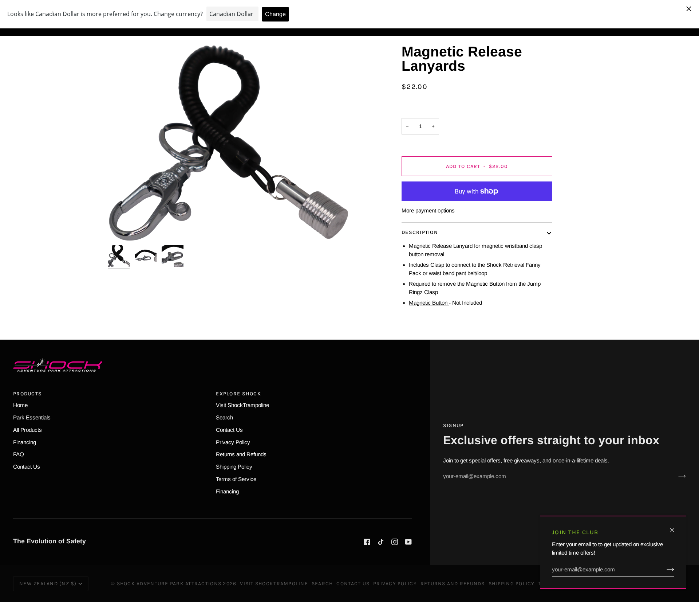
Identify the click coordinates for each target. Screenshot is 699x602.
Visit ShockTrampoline (242, 405)
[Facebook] (367, 542)
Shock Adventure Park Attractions (169, 583)
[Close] (675, 527)
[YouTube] (408, 542)
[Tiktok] (381, 542)
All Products (27, 430)
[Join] (664, 569)
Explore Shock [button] (238, 394)
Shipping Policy (234, 467)
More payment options (428, 210)
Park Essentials (32, 417)
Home (20, 405)
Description (420, 232)
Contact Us (26, 467)
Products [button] (27, 394)
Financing (24, 442)
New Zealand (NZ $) (48, 583)
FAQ (18, 454)
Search (224, 417)
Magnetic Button (429, 303)
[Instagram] (394, 542)
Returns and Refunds (241, 454)
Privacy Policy (233, 442)
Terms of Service (236, 479)
